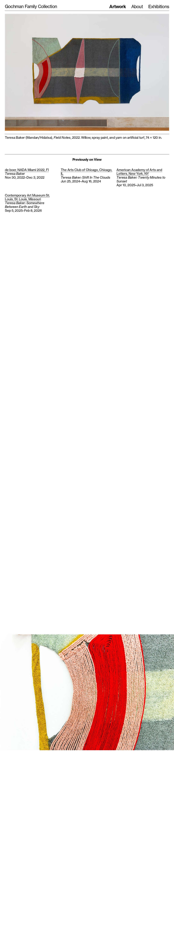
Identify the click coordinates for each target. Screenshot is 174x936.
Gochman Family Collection (31, 6)
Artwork (117, 6)
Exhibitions (158, 6)
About (137, 6)
